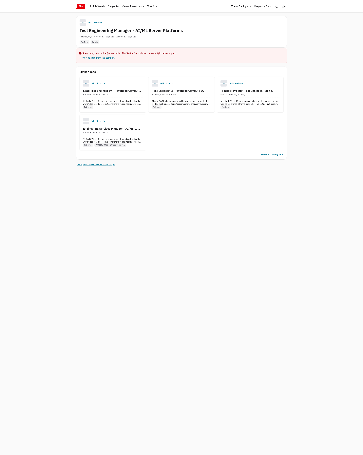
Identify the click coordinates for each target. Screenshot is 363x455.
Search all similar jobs (271, 154)
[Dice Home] (80, 6)
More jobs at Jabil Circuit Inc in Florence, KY (96, 164)
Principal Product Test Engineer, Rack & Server (246, 91)
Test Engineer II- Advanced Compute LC (178, 91)
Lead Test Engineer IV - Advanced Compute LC (111, 91)
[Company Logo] (86, 83)
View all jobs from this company (98, 57)
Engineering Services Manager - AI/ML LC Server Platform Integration (110, 129)
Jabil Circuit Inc (94, 22)
